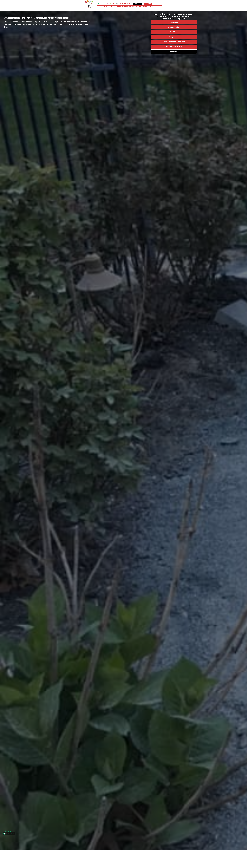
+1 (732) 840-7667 (124, 3)
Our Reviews (137, 3)
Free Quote (148, 3)
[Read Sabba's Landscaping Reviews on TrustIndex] (8, 834)
